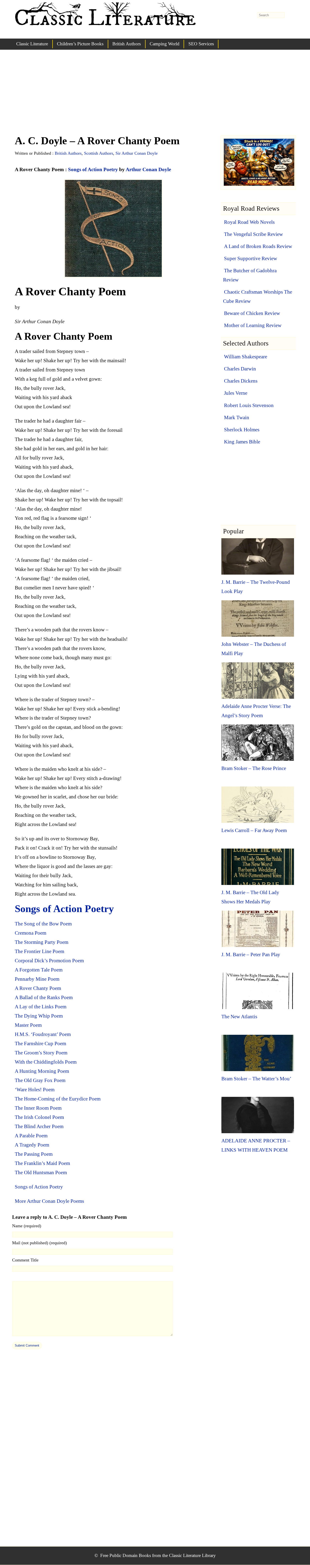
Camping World (164, 43)
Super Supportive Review (250, 258)
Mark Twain (236, 417)
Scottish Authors (98, 153)
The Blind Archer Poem (39, 1126)
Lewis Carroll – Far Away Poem (254, 830)
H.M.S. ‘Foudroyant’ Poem (43, 1034)
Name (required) (26, 1225)
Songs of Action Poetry (93, 169)
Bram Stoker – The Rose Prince (253, 768)
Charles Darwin (240, 369)
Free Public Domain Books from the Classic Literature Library (158, 1555)
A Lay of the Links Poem (40, 1007)
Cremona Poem (30, 933)
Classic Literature (32, 43)
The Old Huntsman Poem (41, 1172)
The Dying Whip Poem (39, 1016)
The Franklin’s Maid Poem (42, 1163)
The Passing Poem (34, 1154)
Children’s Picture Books (80, 43)
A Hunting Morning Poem (42, 1071)
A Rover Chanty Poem (38, 988)
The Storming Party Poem (41, 942)
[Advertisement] (155, 97)
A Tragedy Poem (32, 1145)
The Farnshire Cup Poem (40, 1043)
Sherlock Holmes (241, 430)
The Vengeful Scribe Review (253, 234)
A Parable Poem (31, 1136)
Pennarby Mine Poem (37, 979)
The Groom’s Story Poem (41, 1053)
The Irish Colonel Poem (39, 1117)
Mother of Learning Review (252, 325)
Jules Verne (235, 393)
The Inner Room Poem (38, 1108)
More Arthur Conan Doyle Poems (49, 1201)
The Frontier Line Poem (39, 951)
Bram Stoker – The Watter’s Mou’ (256, 1079)
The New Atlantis (239, 1016)
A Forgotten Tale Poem (38, 970)
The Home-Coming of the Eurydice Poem (58, 1099)
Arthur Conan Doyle (148, 169)
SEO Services (201, 43)
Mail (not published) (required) (39, 1242)
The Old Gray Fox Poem (40, 1080)
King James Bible (242, 442)
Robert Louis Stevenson (249, 405)
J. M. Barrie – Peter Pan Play (250, 954)
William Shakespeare (245, 357)
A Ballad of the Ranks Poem (44, 997)
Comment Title (25, 1260)
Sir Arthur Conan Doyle (137, 153)
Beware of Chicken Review (252, 313)
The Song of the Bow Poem (43, 924)
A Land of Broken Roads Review (258, 246)
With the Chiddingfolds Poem (46, 1062)
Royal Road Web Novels (249, 222)
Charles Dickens (240, 381)
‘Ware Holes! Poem (34, 1089)
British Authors (126, 43)
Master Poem (28, 1025)
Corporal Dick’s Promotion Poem (49, 960)
